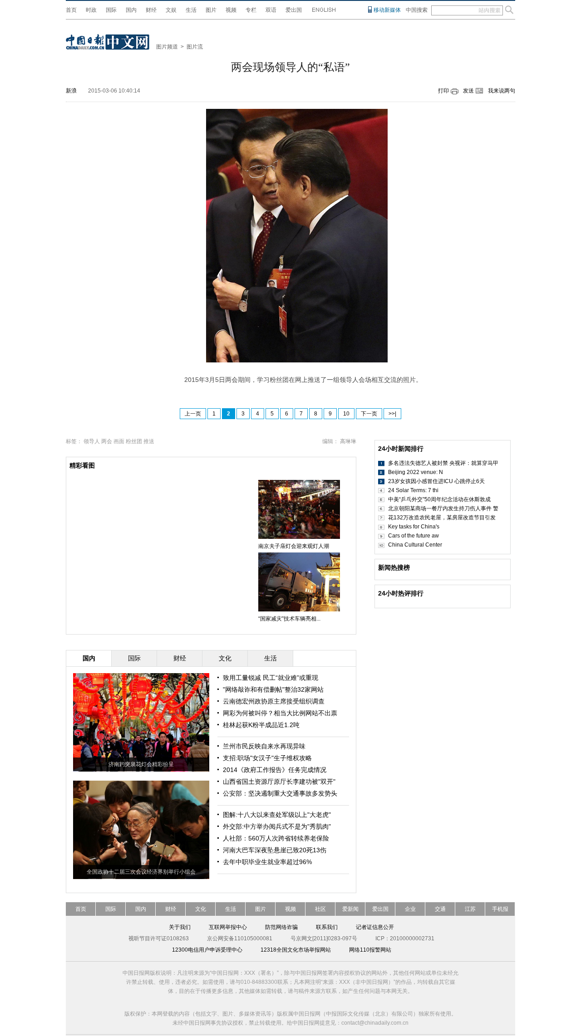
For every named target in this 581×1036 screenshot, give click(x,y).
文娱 (171, 10)
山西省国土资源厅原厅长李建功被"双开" (279, 781)
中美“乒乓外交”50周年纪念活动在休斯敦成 (439, 499)
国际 (111, 10)
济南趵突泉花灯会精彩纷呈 (141, 764)
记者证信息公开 (375, 927)
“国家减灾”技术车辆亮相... (289, 619)
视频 (231, 10)
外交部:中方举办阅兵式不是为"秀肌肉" (277, 826)
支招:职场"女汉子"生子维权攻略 (267, 758)
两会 (106, 441)
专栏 (251, 10)
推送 (148, 441)
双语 (271, 10)
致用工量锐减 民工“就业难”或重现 (270, 677)
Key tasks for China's (413, 526)
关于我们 (180, 927)
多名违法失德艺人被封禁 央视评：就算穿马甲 (443, 463)
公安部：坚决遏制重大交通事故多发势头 (280, 793)
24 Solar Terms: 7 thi (413, 490)
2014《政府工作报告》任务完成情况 (274, 769)
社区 (320, 909)
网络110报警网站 (370, 950)
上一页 (193, 413)
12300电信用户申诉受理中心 (207, 950)
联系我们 (327, 927)
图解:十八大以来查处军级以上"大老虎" (277, 814)
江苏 (470, 909)
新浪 (71, 91)
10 (346, 413)
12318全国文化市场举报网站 (296, 950)
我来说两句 (501, 91)
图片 (211, 10)
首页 (71, 10)
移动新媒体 (387, 10)
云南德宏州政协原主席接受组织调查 (274, 701)
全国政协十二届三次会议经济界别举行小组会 (141, 872)
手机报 (500, 909)
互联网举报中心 (228, 927)
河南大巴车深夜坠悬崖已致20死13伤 (274, 850)
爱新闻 (350, 909)
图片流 (195, 47)
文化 (200, 909)
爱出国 (294, 10)
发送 (468, 91)
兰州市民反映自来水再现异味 (264, 746)
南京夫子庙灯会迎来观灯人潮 (293, 546)
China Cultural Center (415, 545)
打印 (443, 91)
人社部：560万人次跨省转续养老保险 (276, 838)
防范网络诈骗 (281, 927)
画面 (118, 441)
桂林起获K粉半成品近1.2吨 (261, 724)
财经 (151, 10)
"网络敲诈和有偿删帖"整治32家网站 (273, 689)
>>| (392, 413)
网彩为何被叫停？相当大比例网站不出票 (280, 713)
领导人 (92, 441)
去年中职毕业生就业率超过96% (267, 861)
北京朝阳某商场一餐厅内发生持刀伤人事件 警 (443, 508)
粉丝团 (134, 441)
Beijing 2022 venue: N (415, 472)
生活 (191, 10)
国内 (131, 10)
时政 (91, 10)
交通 (440, 909)
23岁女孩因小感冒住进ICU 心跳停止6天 (436, 481)
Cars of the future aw (413, 536)
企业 (410, 909)
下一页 (369, 413)
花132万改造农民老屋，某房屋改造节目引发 (442, 517)
